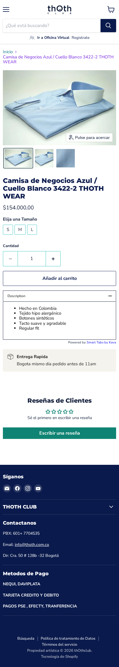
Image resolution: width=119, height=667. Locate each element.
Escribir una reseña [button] (59, 433)
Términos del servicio (59, 644)
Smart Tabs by (98, 342)
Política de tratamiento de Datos (68, 638)
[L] (32, 236)
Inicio (8, 51)
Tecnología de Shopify (59, 656)
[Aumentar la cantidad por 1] (53, 258)
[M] (20, 236)
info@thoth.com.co (32, 544)
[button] (18, 158)
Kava (112, 342)
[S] (8, 236)
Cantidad (11, 246)
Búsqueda (25, 638)
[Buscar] (108, 25)
